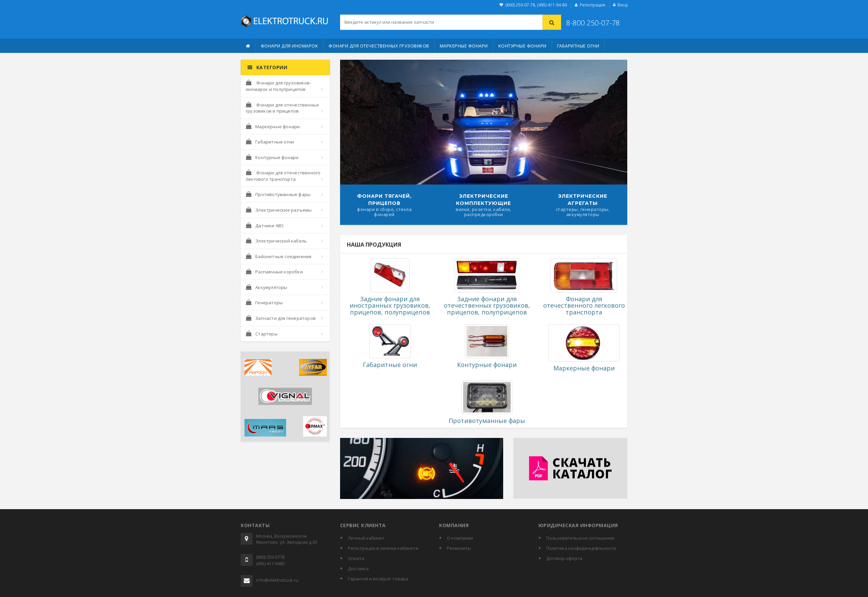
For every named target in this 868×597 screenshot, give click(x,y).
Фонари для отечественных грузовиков (379, 46)
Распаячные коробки (279, 272)
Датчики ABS (269, 226)
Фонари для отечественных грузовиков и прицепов (282, 108)
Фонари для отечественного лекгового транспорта (283, 176)
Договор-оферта (564, 558)
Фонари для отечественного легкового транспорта (584, 305)
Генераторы (269, 303)
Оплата (356, 558)
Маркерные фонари (464, 46)
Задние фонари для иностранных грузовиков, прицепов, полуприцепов (390, 305)
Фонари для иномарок (289, 46)
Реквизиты (459, 548)
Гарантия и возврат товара (378, 579)
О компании (460, 538)
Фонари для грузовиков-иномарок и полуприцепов (278, 86)
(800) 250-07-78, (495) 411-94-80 (536, 5)
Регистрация (592, 5)
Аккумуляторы (271, 287)
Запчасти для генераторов (285, 318)
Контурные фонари (522, 46)
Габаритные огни (578, 46)
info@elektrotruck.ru (277, 580)
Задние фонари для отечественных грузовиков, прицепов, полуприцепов (487, 305)
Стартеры (266, 334)
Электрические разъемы (283, 210)
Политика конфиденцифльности (581, 548)
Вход (622, 5)
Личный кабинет (366, 538)
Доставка (358, 568)
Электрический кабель (281, 241)
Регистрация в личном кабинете (383, 548)
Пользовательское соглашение (580, 538)
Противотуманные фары (283, 194)
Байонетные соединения (283, 256)
